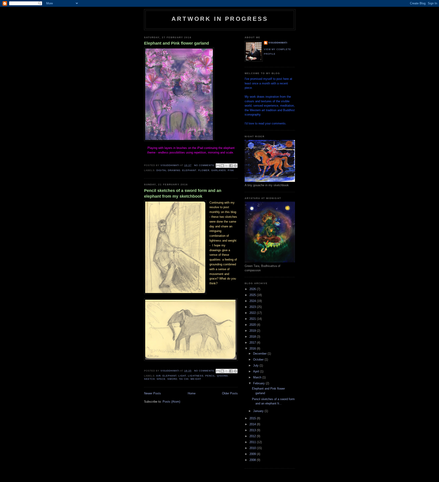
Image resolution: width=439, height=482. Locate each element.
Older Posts (230, 393)
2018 (253, 336)
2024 (253, 301)
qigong (222, 375)
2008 (253, 460)
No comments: (205, 165)
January (259, 411)
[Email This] (218, 165)
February (259, 383)
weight (195, 379)
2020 (253, 324)
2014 (253, 424)
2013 (253, 430)
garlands (218, 170)
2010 (253, 448)
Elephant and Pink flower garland (176, 43)
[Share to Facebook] (231, 165)
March (257, 377)
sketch (149, 379)
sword (172, 379)
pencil (210, 375)
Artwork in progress (219, 18)
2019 (253, 330)
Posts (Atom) (171, 401)
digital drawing (168, 170)
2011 (253, 442)
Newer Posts (152, 393)
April (256, 371)
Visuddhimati (277, 42)
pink (231, 170)
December (260, 353)
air (158, 375)
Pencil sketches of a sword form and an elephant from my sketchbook (182, 193)
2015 (253, 418)
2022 (253, 313)
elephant (189, 170)
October (259, 359)
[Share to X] (226, 165)
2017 (253, 342)
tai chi (184, 379)
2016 (253, 348)
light (182, 375)
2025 (253, 295)
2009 (253, 454)
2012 (253, 436)
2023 (253, 307)
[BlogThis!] (222, 165)
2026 (253, 289)
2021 (253, 318)
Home (191, 393)
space (161, 379)
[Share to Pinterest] (235, 165)
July (256, 365)
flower (203, 170)
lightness (195, 375)
